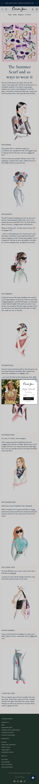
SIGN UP (28, 398)
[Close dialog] (36, 381)
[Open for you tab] (33, 778)
